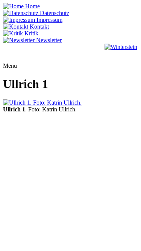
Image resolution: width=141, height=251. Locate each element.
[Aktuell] (15, 53)
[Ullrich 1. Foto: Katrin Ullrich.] (70, 102)
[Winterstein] (121, 53)
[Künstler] (91, 53)
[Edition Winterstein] (52, 53)
